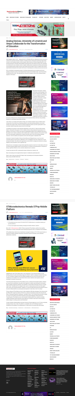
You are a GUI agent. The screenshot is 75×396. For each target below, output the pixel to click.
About (54, 392)
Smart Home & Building (54, 185)
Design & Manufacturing (55, 151)
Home (7, 17)
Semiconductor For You (13, 49)
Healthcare (52, 155)
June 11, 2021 (21, 212)
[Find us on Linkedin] (7, 383)
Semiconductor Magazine (25, 17)
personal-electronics (54, 170)
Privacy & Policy (62, 392)
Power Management (54, 172)
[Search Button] (68, 18)
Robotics (52, 176)
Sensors (51, 348)
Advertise (57, 392)
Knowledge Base (57, 17)
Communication (53, 147)
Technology (34, 17)
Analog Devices (11, 159)
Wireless (52, 193)
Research (22, 159)
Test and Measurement (55, 189)
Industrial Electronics (55, 157)
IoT (50, 327)
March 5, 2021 (21, 49)
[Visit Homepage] (14, 12)
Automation (52, 143)
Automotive (52, 145)
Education (17, 159)
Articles (52, 141)
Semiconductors (27, 307)
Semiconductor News (14, 17)
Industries (46, 17)
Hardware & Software (54, 153)
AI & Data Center (53, 304)
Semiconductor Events (55, 178)
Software (26, 159)
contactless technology (13, 307)
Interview (41, 17)
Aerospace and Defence (55, 302)
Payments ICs (20, 307)
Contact (67, 392)
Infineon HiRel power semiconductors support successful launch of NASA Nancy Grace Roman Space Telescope (61, 380)
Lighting (51, 166)
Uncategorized (53, 191)
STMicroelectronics (15, 228)
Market (51, 17)
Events (63, 17)
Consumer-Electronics (55, 149)
